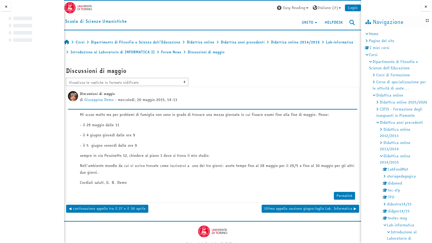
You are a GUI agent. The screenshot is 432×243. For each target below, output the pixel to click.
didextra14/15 (399, 204)
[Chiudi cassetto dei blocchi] (426, 6)
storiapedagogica (401, 176)
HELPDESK (334, 22)
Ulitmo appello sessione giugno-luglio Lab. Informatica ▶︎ (310, 208)
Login (353, 7)
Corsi (373, 54)
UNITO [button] (308, 22)
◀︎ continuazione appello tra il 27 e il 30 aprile (107, 208)
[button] (293, 7)
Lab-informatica (400, 225)
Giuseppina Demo (99, 99)
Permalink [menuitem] (344, 195)
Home (373, 33)
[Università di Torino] (78, 7)
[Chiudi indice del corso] (6, 6)
